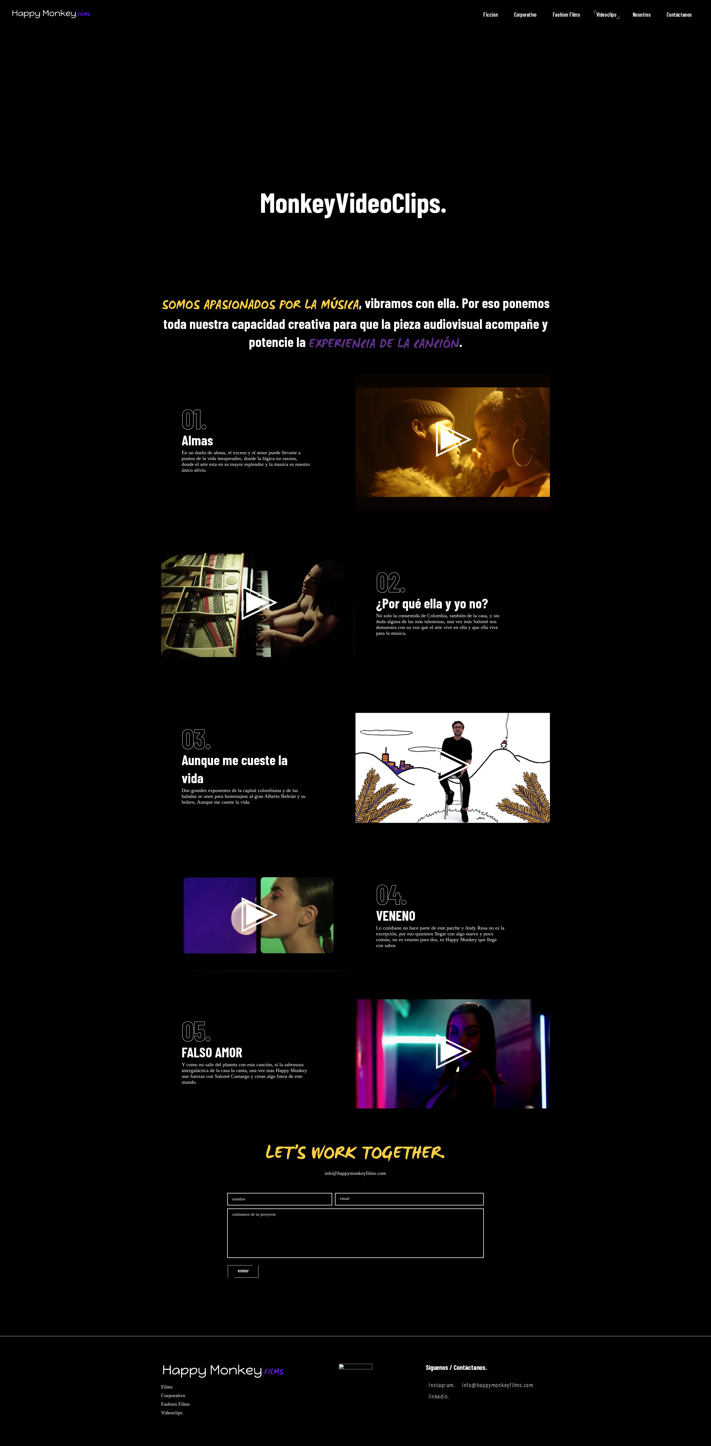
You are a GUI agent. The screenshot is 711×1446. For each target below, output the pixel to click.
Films (166, 1387)
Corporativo (173, 1395)
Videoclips (171, 1412)
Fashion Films (175, 1404)
